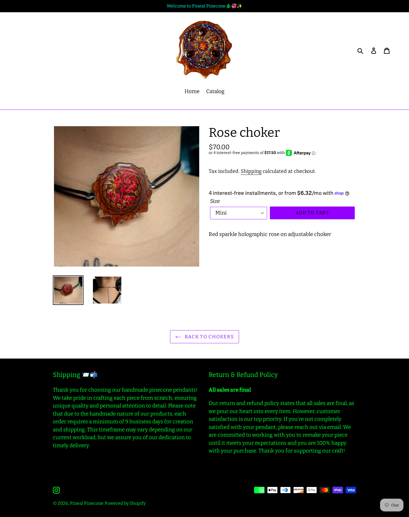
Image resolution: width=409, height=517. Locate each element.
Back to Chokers (209, 337)
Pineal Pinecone (87, 503)
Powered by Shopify (125, 503)
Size (215, 201)
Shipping (251, 171)
